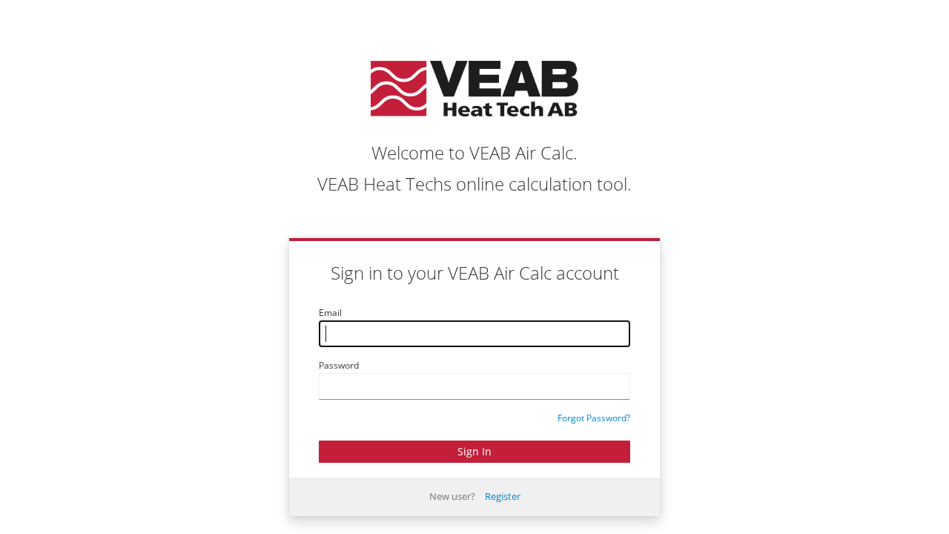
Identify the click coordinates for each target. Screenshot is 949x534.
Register (502, 496)
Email (330, 312)
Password (339, 365)
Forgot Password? (594, 418)
